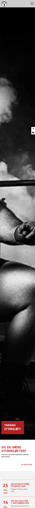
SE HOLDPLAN (26, 464)
